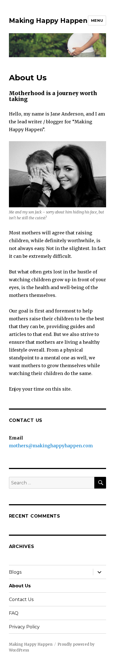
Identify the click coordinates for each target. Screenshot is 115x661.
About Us (20, 585)
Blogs (15, 572)
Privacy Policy (24, 626)
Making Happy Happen (48, 21)
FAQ (13, 613)
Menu (97, 20)
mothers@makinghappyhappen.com (51, 445)
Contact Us (21, 599)
